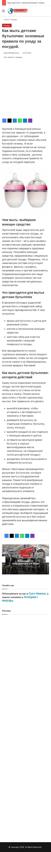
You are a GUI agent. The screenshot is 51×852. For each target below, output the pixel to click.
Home (6, 19)
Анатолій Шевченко (11, 53)
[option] (25, 559)
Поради (13, 19)
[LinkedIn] (15, 121)
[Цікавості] (18, 11)
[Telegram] (25, 121)
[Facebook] (4, 121)
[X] (9, 121)
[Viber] (30, 121)
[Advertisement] (25, 88)
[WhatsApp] (20, 121)
